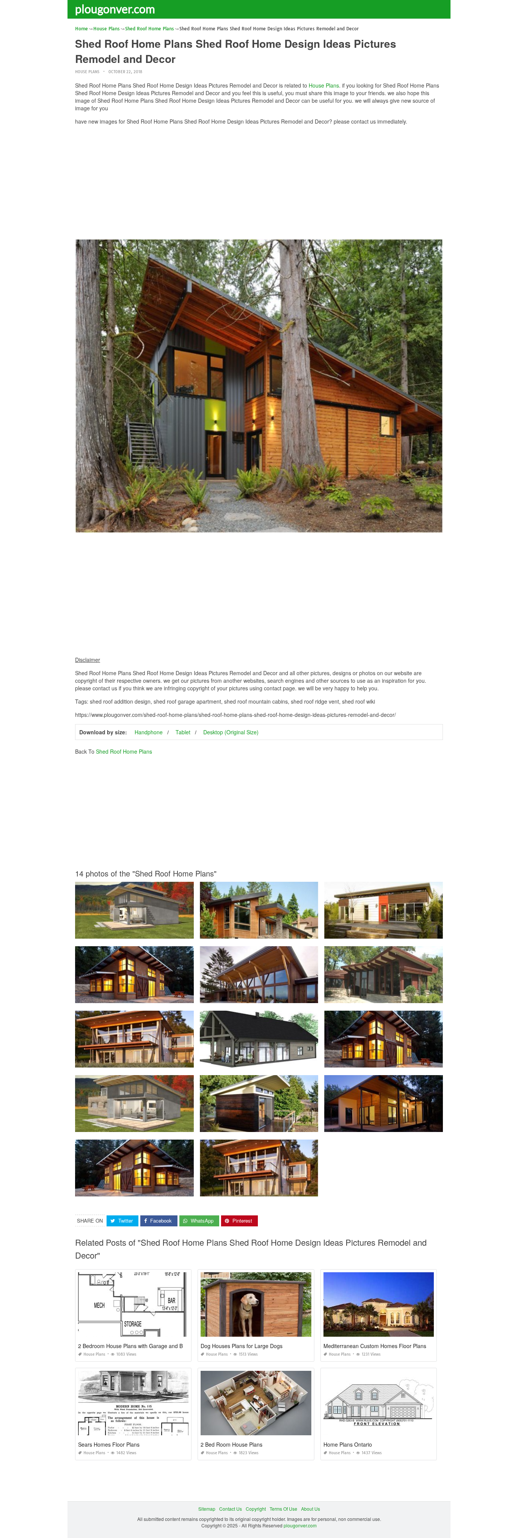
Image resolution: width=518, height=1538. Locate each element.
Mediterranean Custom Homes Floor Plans (374, 1346)
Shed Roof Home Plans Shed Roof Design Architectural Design (267, 1125)
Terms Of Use (283, 1508)
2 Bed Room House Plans (231, 1444)
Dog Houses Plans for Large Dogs (242, 1346)
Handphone (149, 732)
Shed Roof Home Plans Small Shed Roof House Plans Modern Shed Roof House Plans (292, 1060)
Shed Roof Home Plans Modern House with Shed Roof (383, 996)
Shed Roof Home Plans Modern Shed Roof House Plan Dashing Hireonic (401, 1125)
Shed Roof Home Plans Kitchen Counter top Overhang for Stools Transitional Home (412, 1060)
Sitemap (206, 1508)
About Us (310, 1508)
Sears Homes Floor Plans (109, 1444)
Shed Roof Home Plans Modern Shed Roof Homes (259, 931)
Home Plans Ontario (347, 1444)
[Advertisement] (259, 184)
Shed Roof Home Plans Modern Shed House (383, 931)
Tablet (183, 732)
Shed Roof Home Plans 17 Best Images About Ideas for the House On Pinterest (158, 1189)
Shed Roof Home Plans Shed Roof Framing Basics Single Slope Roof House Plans (287, 996)
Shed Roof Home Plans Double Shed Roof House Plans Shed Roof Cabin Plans (159, 931)
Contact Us (230, 1508)
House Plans (87, 71)
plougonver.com (115, 9)
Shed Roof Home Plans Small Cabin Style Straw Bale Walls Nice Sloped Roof (157, 996)
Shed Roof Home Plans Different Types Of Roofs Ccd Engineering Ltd (273, 1189)
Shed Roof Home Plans (124, 751)
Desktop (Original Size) (231, 732)
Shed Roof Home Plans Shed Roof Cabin (134, 1060)
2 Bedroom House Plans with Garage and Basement (141, 1346)
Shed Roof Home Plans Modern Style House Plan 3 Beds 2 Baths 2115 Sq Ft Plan (161, 1125)
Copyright (256, 1508)
